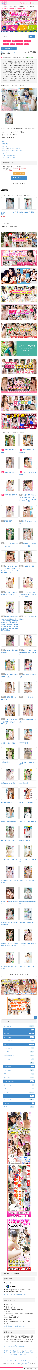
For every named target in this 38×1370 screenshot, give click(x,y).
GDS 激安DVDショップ (21, 1363)
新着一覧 (4, 146)
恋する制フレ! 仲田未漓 (26, 922)
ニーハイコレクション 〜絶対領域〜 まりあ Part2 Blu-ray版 (9, 721)
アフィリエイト (11, 1360)
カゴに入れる (19, 178)
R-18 (18, 1107)
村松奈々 (6, 43)
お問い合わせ (13, 1354)
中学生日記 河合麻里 (11, 495)
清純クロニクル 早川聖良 (26, 212)
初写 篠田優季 (8, 521)
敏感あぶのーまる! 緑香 (8, 783)
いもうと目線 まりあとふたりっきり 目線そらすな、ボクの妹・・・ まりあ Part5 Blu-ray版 (27, 498)
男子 (18, 1074)
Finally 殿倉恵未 (6, 802)
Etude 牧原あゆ (9, 472)
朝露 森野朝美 (5, 762)
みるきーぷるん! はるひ (8, 743)
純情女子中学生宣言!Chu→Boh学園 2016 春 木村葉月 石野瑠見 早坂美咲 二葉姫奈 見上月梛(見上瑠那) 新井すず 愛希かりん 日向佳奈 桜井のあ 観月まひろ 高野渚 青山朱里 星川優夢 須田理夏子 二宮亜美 (10, 623)
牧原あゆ (26, 43)
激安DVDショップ (6, 52)
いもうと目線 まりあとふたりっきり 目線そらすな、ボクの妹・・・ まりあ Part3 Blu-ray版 (10, 569)
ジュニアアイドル (19, 1040)
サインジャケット (18, 1059)
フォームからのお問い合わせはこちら (15, 1346)
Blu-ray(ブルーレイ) (18, 1055)
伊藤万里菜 (28, 41)
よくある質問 (11, 1352)
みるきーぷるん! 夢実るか (9, 859)
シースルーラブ (12, 153)
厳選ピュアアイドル (18, 41)
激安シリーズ (6, 150)
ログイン (34, 3)
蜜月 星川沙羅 (23, 783)
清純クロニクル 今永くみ (26, 966)
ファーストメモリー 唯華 (26, 880)
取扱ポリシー (17, 1351)
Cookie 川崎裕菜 (24, 840)
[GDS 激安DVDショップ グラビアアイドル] (4, 3)
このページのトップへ (31, 1368)
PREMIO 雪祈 (23, 743)
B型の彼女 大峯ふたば (8, 840)
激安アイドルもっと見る (19, 974)
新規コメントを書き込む (11, 226)
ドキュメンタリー (18, 1085)
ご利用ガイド (7, 1351)
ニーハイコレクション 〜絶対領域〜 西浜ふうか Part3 (28, 652)
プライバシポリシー (24, 1360)
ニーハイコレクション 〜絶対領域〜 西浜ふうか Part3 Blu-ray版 (28, 594)
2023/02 (12, 155)
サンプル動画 (7, 41)
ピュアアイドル (18, 1051)
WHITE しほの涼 (28, 697)
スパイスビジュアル (14, 148)
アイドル (16, 52)
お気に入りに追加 (19, 173)
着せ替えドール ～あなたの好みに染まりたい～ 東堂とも (9, 945)
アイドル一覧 (6, 157)
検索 (32, 36)
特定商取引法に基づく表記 (25, 1352)
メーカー (4, 148)
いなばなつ (20, 43)
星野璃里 (12, 43)
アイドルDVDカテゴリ (9, 48)
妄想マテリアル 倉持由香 (8, 821)
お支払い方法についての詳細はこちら (15, 1294)
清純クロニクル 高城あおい (27, 821)
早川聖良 (13, 157)
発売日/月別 (5, 155)
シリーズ (4, 153)
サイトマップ (24, 1354)
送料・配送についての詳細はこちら (14, 1326)
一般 (18, 1088)
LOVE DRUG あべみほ (26, 802)
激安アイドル (6, 144)
